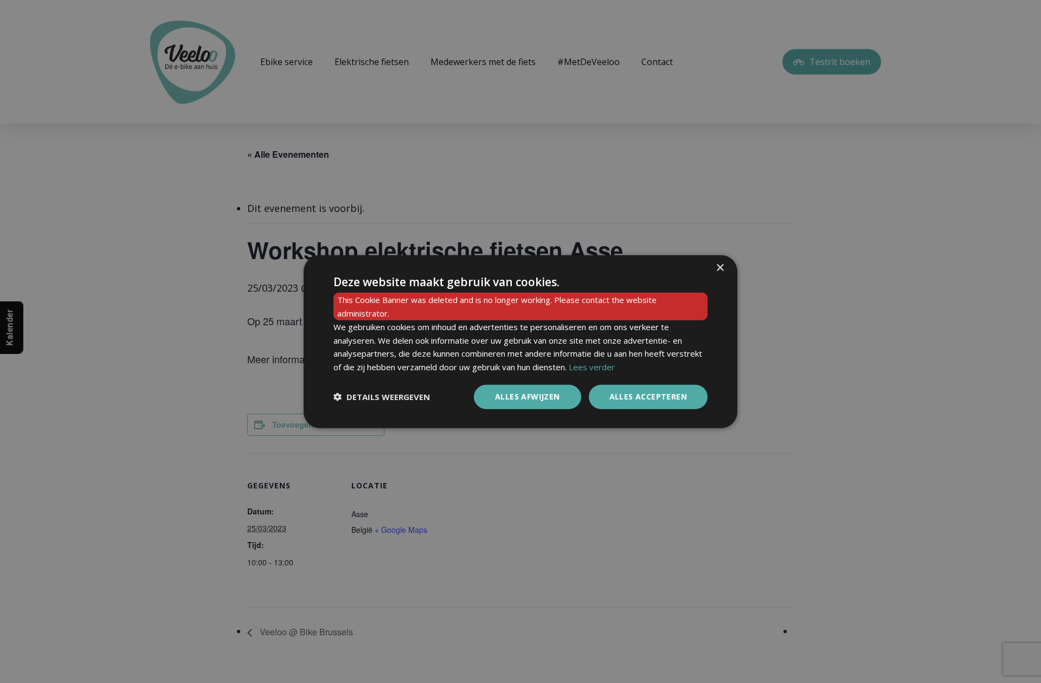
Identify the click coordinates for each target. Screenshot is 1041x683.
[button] (381, 397)
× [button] (720, 268)
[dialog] (520, 341)
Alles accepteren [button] (648, 396)
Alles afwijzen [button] (527, 396)
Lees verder (592, 367)
